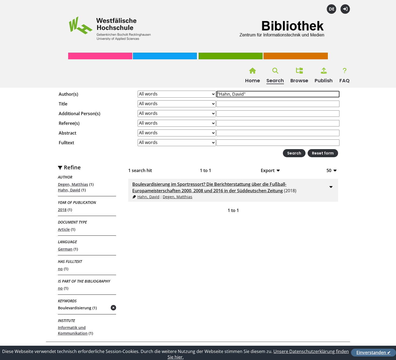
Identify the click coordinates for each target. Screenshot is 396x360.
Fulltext (66, 143)
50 (328, 170)
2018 (62, 209)
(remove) (103, 308)
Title (63, 104)
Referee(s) (69, 123)
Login (345, 9)
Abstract (67, 133)
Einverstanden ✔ (373, 352)
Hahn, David (69, 190)
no (60, 268)
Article (64, 229)
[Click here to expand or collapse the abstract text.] (331, 186)
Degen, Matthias (73, 184)
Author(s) (68, 94)
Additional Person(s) (79, 113)
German (65, 249)
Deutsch (331, 9)
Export (268, 170)
